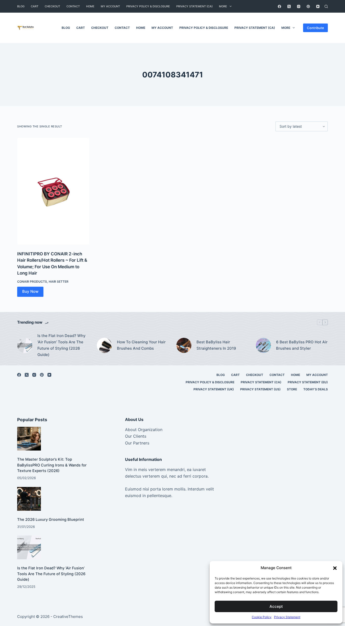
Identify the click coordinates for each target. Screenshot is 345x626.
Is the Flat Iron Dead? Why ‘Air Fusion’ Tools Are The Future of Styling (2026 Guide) (61, 345)
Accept (276, 606)
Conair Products (32, 281)
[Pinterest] (308, 6)
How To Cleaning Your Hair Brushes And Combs (141, 345)
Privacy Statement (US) (260, 389)
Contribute (315, 28)
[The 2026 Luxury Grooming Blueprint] (29, 499)
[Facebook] (279, 6)
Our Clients (135, 436)
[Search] (326, 6)
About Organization (143, 429)
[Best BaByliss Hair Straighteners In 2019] (183, 345)
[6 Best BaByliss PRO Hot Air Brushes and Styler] (263, 345)
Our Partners (137, 442)
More (223, 6)
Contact (73, 6)
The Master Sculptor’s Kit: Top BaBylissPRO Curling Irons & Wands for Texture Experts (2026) (52, 465)
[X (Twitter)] (289, 6)
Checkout (52, 6)
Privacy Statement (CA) (194, 6)
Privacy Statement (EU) (308, 382)
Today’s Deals (315, 389)
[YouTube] (317, 6)
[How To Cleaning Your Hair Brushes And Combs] (104, 345)
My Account (110, 6)
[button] (334, 568)
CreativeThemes (68, 616)
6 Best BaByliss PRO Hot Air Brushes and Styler (302, 345)
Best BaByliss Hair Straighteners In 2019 (216, 345)
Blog (20, 6)
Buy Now (30, 291)
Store (292, 389)
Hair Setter (58, 281)
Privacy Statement (287, 617)
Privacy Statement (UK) (213, 389)
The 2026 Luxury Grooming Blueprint (50, 519)
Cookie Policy (262, 617)
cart (34, 6)
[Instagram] (298, 6)
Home (90, 6)
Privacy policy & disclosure (148, 6)
